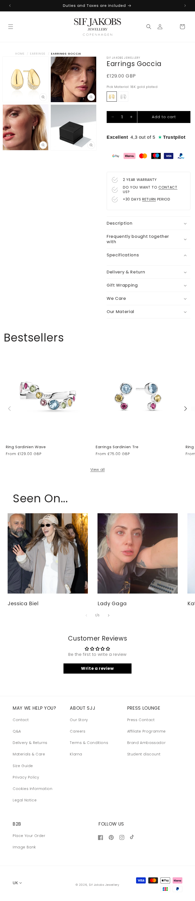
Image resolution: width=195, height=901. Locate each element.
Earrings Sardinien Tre (117, 447)
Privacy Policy (26, 777)
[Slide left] (9, 408)
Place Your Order (29, 835)
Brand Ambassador (146, 742)
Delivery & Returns (30, 742)
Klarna (76, 754)
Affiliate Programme (146, 731)
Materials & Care (29, 754)
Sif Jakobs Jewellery (104, 885)
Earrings (37, 54)
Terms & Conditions (89, 742)
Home (20, 54)
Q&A (17, 731)
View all (97, 469)
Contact (21, 719)
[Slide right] (185, 408)
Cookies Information (32, 788)
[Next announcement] (185, 5)
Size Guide (23, 765)
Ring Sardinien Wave (26, 447)
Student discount (144, 754)
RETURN (149, 199)
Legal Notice (25, 800)
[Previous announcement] (9, 5)
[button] (10, 26)
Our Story (79, 719)
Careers (77, 731)
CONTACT (167, 187)
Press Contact (141, 719)
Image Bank (24, 847)
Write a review (97, 668)
